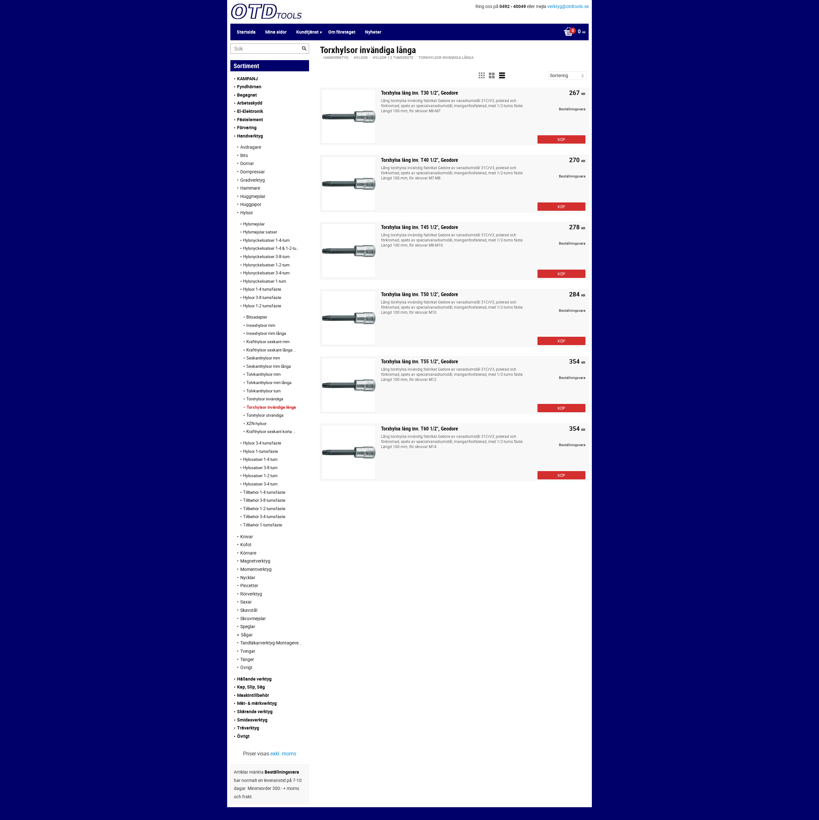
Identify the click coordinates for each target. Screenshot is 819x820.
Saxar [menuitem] (246, 602)
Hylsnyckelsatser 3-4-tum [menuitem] (266, 273)
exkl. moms (283, 753)
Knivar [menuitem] (246, 536)
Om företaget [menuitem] (341, 32)
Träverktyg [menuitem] (248, 728)
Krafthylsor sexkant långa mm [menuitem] (271, 350)
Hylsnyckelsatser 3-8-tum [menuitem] (266, 256)
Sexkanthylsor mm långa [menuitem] (268, 366)
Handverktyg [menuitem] (250, 136)
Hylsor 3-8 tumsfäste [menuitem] (262, 297)
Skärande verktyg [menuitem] (255, 711)
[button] (481, 75)
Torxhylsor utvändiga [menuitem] (264, 415)
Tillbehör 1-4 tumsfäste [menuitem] (264, 492)
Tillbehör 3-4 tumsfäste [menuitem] (264, 516)
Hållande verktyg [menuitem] (254, 679)
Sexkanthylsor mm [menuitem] (263, 358)
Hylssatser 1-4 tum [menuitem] (260, 459)
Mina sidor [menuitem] (276, 32)
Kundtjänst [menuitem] (307, 32)
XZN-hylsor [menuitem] (256, 423)
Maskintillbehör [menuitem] (253, 695)
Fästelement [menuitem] (250, 119)
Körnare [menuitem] (248, 553)
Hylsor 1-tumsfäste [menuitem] (260, 451)
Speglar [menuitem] (247, 626)
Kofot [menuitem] (245, 544)
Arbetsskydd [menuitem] (249, 103)
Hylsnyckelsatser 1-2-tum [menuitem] (266, 265)
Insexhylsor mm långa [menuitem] (266, 333)
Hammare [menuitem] (250, 188)
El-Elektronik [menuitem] (250, 111)
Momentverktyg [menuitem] (256, 569)
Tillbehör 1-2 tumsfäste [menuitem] (264, 508)
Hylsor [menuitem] (246, 212)
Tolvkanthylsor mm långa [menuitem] (268, 382)
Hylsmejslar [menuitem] (254, 224)
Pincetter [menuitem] (249, 585)
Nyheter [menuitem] (373, 32)
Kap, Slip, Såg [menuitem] (251, 687)
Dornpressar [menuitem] (252, 172)
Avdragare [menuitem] (250, 147)
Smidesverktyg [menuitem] (252, 720)
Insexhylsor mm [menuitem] (260, 325)
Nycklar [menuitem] (247, 577)
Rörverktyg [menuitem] (251, 594)
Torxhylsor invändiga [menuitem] (264, 399)
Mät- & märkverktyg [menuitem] (257, 703)
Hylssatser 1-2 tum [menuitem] (260, 475)
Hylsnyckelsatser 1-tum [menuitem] (264, 281)
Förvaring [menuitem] (247, 127)
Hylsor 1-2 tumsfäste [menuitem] (262, 306)
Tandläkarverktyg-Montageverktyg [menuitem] (271, 643)
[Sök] (304, 48)
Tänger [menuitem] (247, 659)
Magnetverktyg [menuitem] (255, 561)
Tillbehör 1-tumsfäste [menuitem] (262, 525)
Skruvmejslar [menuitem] (253, 618)
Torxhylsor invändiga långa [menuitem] (271, 407)
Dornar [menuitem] (247, 163)
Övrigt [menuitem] (246, 667)
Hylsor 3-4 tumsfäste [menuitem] (262, 443)
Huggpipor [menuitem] (250, 204)
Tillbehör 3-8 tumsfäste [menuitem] (264, 500)
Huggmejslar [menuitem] (253, 196)
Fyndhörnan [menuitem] (249, 86)
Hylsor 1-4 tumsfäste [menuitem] (262, 289)
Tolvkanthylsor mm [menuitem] (263, 374)
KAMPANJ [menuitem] (247, 78)
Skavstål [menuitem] (248, 610)
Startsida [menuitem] (246, 32)
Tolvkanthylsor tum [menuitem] (263, 391)
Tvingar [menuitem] (247, 651)
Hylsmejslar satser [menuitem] (260, 232)
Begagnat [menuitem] (247, 95)
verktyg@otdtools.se (568, 6)
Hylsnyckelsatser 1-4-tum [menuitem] (266, 240)
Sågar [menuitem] (247, 635)
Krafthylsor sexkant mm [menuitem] (268, 341)
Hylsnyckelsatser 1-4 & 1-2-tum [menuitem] (271, 248)
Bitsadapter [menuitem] (256, 317)
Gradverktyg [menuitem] (252, 180)
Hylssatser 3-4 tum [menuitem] (260, 484)
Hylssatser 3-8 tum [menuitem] (260, 467)
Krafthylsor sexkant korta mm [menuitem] (271, 431)
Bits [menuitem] (244, 155)
